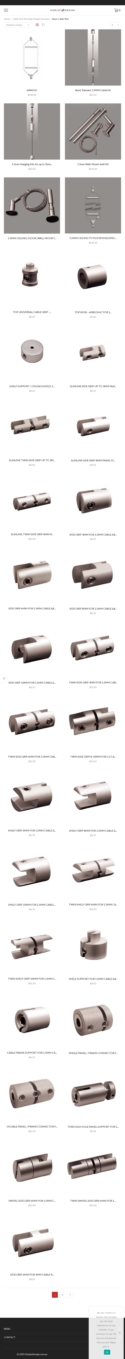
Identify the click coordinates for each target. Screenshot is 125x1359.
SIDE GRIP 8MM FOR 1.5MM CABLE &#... (93, 608)
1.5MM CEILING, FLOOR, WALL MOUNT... (32, 238)
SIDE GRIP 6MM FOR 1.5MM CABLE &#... (32, 608)
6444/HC (32, 90)
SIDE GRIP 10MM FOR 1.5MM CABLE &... (32, 682)
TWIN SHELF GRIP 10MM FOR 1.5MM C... (32, 978)
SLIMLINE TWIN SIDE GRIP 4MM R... (32, 534)
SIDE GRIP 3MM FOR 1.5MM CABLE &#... (93, 534)
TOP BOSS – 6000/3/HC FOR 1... (93, 312)
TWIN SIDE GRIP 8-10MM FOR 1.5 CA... (93, 756)
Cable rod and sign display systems (31, 18)
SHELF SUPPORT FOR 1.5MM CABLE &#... (93, 978)
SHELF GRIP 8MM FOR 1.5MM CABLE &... (93, 830)
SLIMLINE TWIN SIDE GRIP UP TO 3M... (32, 460)
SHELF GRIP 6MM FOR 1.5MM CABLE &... (32, 830)
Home (7, 18)
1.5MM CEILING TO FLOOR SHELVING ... (93, 237)
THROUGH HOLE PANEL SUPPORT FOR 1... (93, 1126)
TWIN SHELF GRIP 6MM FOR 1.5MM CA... (93, 904)
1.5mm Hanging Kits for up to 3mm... (32, 164)
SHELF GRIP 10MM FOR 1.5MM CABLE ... (32, 904)
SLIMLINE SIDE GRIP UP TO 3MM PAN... (93, 386)
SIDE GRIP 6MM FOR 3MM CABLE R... (32, 1274)
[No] (119, 1332)
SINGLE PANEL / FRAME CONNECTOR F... (93, 1052)
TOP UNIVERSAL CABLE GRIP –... (32, 312)
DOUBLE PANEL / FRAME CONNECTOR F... (32, 1126)
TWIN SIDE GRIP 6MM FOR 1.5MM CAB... (32, 756)
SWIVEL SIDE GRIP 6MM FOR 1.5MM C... (32, 1200)
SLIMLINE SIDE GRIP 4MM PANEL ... (93, 460)
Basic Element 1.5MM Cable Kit (93, 90)
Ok (107, 1352)
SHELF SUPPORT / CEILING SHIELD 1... (32, 386)
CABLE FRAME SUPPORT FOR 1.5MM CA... (32, 1052)
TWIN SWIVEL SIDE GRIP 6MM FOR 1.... (93, 1200)
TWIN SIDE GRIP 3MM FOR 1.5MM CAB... (93, 682)
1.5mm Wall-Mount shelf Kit (93, 164)
